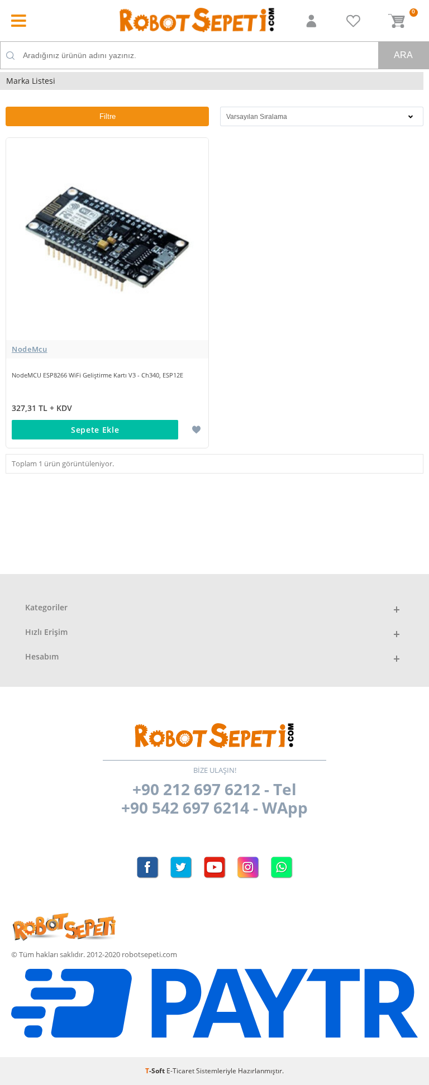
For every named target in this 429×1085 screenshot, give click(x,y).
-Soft (155, 1071)
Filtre (107, 116)
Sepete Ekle (95, 429)
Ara (403, 55)
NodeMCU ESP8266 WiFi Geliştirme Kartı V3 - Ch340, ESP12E (97, 375)
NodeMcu (29, 349)
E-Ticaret (180, 1071)
